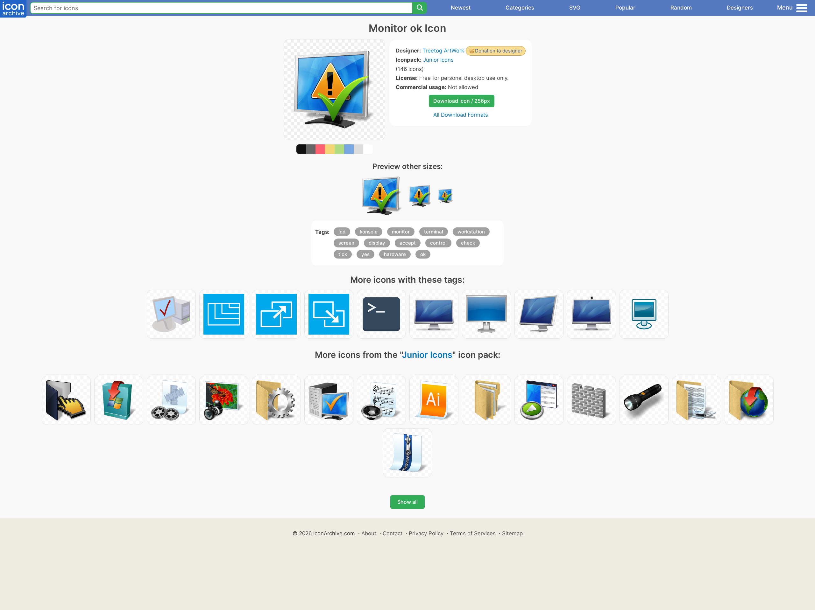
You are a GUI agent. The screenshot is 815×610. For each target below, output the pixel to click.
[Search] (419, 8)
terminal (433, 232)
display (377, 243)
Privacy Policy (426, 533)
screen (346, 243)
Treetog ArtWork (443, 50)
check (468, 243)
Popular (625, 7)
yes (365, 254)
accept (408, 243)
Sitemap (512, 533)
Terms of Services (473, 533)
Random (681, 7)
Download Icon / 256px (461, 101)
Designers (740, 7)
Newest (461, 7)
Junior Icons (438, 60)
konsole (369, 232)
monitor (401, 232)
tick (342, 254)
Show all (407, 502)
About (368, 533)
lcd (341, 232)
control (438, 243)
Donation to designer (498, 51)
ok (423, 254)
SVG (574, 7)
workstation (471, 232)
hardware (395, 254)
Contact (392, 533)
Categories (520, 7)
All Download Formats (460, 115)
